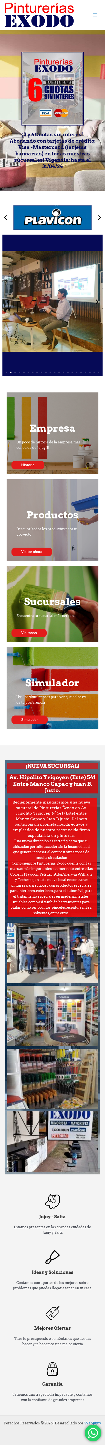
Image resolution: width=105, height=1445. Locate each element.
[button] (5, 217)
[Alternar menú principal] (95, 15)
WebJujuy (92, 1423)
